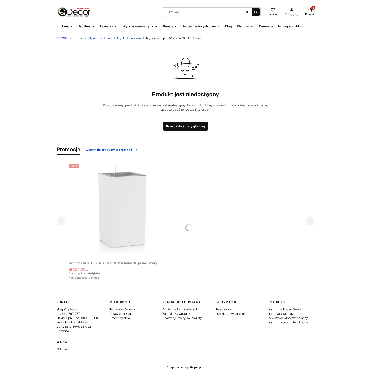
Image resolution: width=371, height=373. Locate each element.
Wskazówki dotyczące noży (288, 318)
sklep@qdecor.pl (68, 309)
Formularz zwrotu (175, 313)
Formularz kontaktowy (72, 322)
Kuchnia (78, 38)
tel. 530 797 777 (68, 313)
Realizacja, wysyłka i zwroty (182, 318)
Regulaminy (223, 309)
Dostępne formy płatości (180, 309)
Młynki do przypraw (129, 38)
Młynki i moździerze (100, 38)
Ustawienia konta (121, 313)
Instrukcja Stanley (280, 313)
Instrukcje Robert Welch (285, 309)
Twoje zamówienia (122, 309)
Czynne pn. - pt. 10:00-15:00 (77, 318)
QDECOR (62, 38)
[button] (256, 12)
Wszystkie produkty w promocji (108, 149)
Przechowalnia (119, 318)
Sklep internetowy (184, 367)
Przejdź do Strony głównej (185, 126)
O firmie (62, 349)
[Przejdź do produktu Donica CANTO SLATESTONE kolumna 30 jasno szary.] (122, 210)
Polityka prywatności (230, 313)
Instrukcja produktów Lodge (288, 322)
